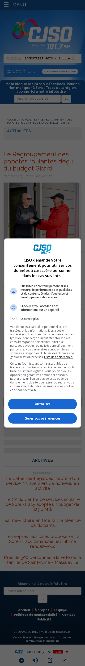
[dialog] (42, 333)
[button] (42, 319)
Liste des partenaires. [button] (58, 357)
